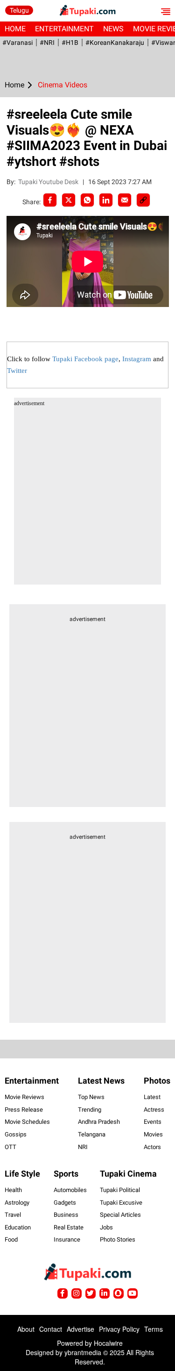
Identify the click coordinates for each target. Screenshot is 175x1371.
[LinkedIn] (106, 200)
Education (18, 1227)
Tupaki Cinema (128, 1173)
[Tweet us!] (76, 1293)
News (113, 28)
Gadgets (65, 1202)
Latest (152, 1096)
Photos (157, 1080)
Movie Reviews (24, 1096)
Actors (152, 1146)
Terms (153, 1329)
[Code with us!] (118, 1293)
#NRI (47, 42)
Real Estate (69, 1227)
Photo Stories (117, 1239)
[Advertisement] (87, 497)
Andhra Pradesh (99, 1121)
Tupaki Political (120, 1189)
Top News (91, 1096)
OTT (10, 1146)
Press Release (24, 1109)
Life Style (22, 1173)
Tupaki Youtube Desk (49, 182)
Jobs (106, 1227)
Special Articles (120, 1214)
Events (152, 1121)
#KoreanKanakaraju (114, 42)
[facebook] (50, 200)
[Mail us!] (132, 1293)
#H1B (70, 42)
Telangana (91, 1134)
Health (13, 1189)
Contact (50, 1329)
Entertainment (64, 28)
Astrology (17, 1202)
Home (15, 28)
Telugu (19, 10)
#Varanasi (17, 42)
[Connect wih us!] (104, 1293)
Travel (13, 1214)
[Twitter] (69, 200)
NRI (83, 1146)
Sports (66, 1173)
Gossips (16, 1134)
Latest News (101, 1080)
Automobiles (70, 1189)
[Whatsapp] (87, 200)
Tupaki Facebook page (85, 359)
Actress (154, 1109)
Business (66, 1214)
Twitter (17, 370)
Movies (153, 1134)
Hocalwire (108, 1343)
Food (11, 1239)
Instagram (136, 359)
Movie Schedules (27, 1121)
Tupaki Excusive (121, 1202)
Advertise (80, 1329)
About (26, 1329)
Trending (89, 1109)
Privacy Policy (119, 1329)
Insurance (67, 1239)
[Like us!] (62, 1293)
